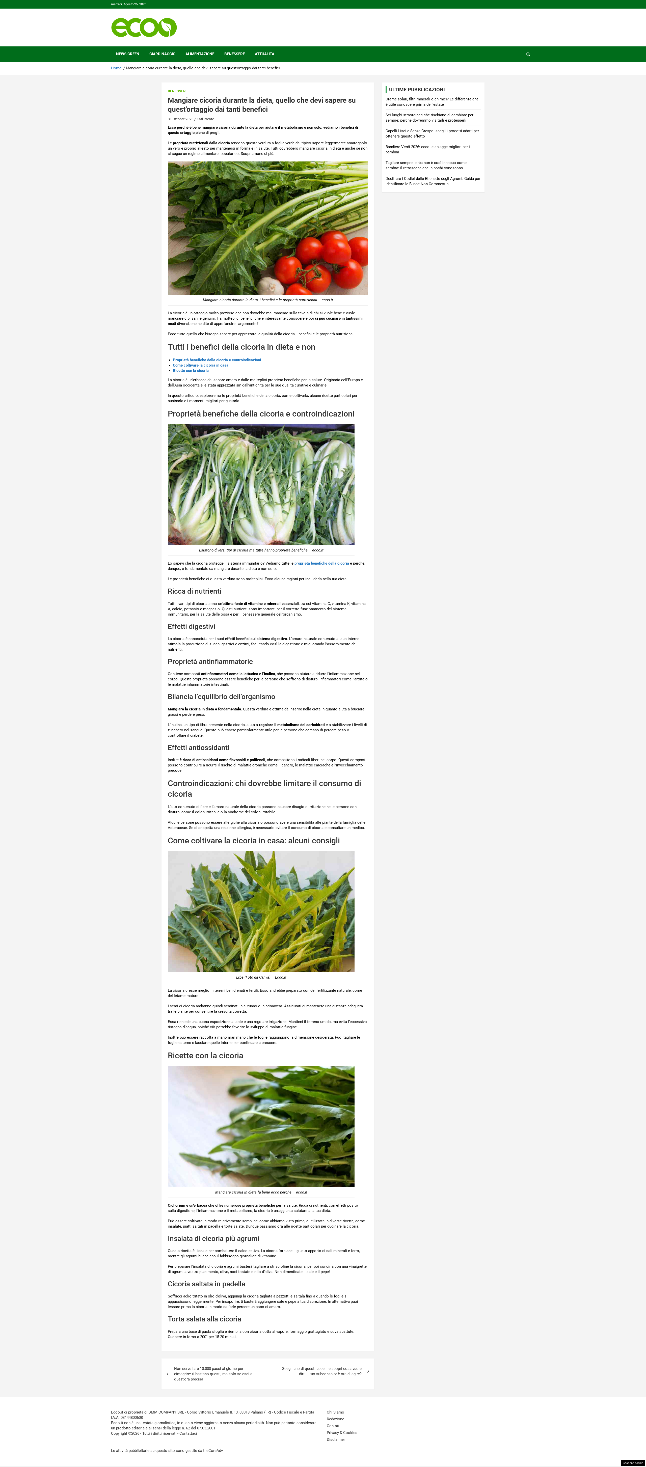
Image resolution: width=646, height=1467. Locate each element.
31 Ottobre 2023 (181, 119)
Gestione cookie (633, 1463)
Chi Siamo (335, 1412)
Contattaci (188, 1433)
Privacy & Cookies (342, 1432)
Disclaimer (336, 1439)
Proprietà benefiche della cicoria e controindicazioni (217, 360)
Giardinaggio (162, 54)
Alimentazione (199, 54)
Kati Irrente (205, 119)
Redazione (335, 1419)
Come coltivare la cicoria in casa (200, 365)
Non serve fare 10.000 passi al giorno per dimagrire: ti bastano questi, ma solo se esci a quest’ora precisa (213, 1373)
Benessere (234, 54)
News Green (127, 54)
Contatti (333, 1426)
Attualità (264, 54)
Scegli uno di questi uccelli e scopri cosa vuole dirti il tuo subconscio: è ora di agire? (322, 1371)
